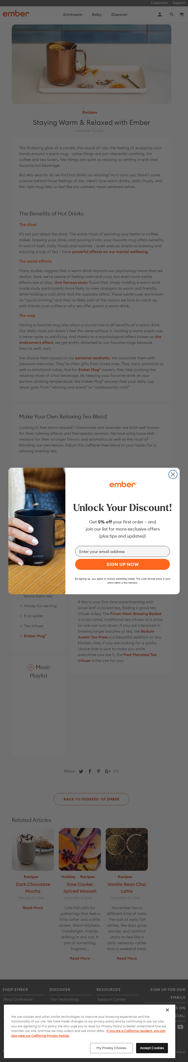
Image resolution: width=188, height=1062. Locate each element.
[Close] (167, 1010)
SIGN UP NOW (122, 564)
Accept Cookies (152, 1048)
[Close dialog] (173, 474)
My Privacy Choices (111, 1048)
